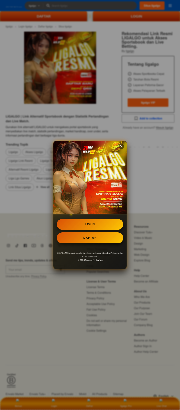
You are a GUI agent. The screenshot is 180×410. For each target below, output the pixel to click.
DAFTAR (90, 237)
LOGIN (90, 224)
